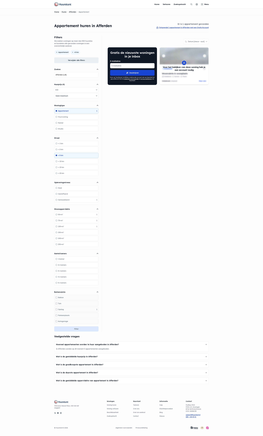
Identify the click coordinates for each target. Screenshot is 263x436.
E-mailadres (115, 61)
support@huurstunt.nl (193, 415)
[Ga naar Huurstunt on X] (55, 413)
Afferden (72, 12)
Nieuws (161, 416)
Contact (136, 416)
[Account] (196, 4)
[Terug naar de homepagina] (62, 4)
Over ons (136, 409)
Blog (161, 412)
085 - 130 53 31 (191, 417)
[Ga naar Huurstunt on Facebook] (58, 413)
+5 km (76, 52)
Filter (76, 329)
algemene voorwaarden (131, 79)
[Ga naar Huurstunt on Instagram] (61, 413)
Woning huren (111, 405)
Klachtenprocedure (166, 409)
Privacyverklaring (141, 428)
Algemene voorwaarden (124, 428)
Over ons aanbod (139, 412)
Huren (64, 12)
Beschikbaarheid (112, 412)
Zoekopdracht (112, 416)
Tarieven (136, 405)
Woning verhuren (112, 409)
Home (56, 12)
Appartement (63, 52)
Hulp (161, 405)
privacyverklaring (146, 79)
